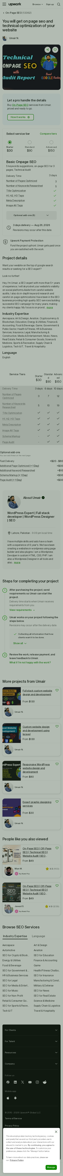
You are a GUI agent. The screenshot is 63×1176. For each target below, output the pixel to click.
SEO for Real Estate (45, 995)
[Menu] (4, 4)
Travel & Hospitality (44, 1010)
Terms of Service (13, 1118)
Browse (37, 4)
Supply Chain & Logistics (47, 1005)
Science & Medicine (44, 1000)
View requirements (20, 610)
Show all (18, 643)
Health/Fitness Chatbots (47, 970)
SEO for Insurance (44, 975)
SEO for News (41, 990)
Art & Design (40, 945)
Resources (10, 1052)
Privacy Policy (12, 1125)
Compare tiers (48, 133)
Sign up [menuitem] (50, 4)
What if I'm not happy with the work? (30, 662)
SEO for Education (44, 955)
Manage (51, 1167)
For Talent (10, 1041)
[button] (31, 181)
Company (10, 1063)
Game (37, 965)
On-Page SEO (20, 105)
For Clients (10, 1030)
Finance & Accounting (45, 960)
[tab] (15, 936)
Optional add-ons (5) (24, 215)
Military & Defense (44, 985)
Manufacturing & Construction (47, 980)
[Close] (56, 1131)
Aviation (38, 950)
